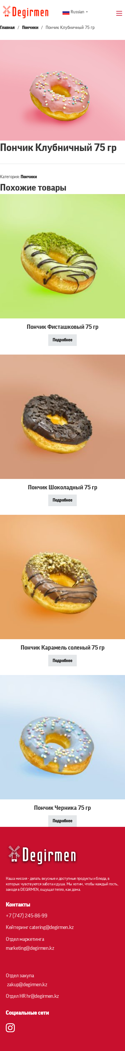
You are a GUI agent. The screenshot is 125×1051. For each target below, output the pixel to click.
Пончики (30, 27)
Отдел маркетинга (30, 943)
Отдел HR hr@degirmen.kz (32, 996)
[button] (117, 47)
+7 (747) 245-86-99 (26, 915)
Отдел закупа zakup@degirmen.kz (26, 980)
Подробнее (62, 340)
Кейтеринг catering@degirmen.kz (40, 927)
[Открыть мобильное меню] (119, 13)
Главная (7, 27)
